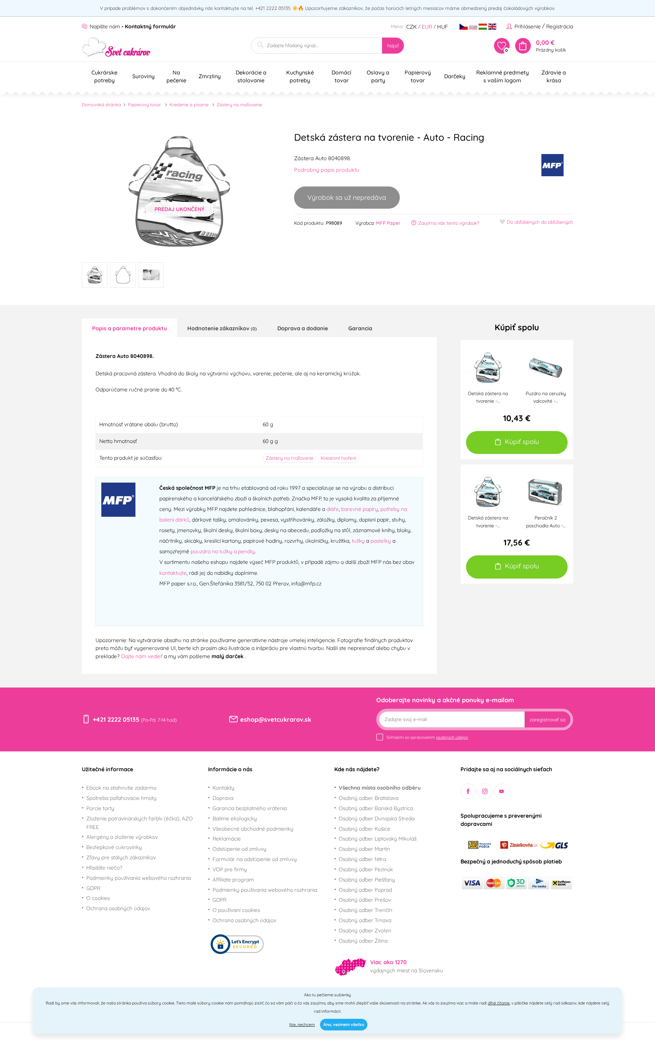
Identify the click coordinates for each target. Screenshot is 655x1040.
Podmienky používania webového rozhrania (138, 877)
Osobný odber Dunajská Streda (376, 818)
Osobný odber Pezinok (366, 869)
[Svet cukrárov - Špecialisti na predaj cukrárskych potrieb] (116, 47)
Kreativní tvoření (338, 458)
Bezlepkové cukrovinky (114, 847)
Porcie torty (100, 808)
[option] (179, 191)
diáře (332, 508)
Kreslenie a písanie (189, 104)
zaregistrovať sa (547, 720)
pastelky (380, 540)
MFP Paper (388, 223)
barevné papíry (359, 508)
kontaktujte (173, 572)
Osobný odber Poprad (365, 889)
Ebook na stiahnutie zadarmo (121, 787)
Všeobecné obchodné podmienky (253, 828)
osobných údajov (452, 737)
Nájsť (393, 46)
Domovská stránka (101, 104)
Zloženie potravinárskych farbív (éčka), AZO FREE (139, 822)
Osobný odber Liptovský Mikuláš (378, 838)
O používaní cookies (236, 909)
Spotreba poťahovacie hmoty (121, 797)
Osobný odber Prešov (365, 899)
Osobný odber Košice (364, 828)
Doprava (223, 797)
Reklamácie (227, 838)
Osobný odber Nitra (362, 859)
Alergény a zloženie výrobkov (122, 836)
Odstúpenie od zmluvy (239, 848)
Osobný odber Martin (364, 848)
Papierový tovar (144, 104)
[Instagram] (485, 791)
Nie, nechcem (302, 1024)
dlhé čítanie (499, 1003)
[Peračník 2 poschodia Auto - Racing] (546, 491)
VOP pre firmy (230, 869)
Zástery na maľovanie (239, 104)
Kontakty (223, 787)
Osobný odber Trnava (365, 920)
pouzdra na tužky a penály (223, 551)
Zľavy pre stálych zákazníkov (121, 857)
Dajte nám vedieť (142, 656)
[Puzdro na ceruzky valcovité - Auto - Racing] (546, 366)
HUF (442, 26)
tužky (358, 540)
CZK (411, 26)
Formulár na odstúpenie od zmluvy (255, 859)
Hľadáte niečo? (104, 867)
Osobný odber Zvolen (365, 930)
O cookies (98, 898)
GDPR (93, 888)
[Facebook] (468, 791)
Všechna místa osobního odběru (380, 787)
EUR (427, 26)
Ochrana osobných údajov (118, 908)
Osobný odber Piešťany (367, 879)
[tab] (129, 328)
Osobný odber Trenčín (365, 909)
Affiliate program (233, 879)
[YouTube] (501, 791)
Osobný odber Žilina (363, 940)
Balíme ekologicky (235, 818)
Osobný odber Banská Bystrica (376, 808)
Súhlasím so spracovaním (427, 737)
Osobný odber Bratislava (368, 797)
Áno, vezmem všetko (343, 1024)
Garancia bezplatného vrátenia (250, 808)
